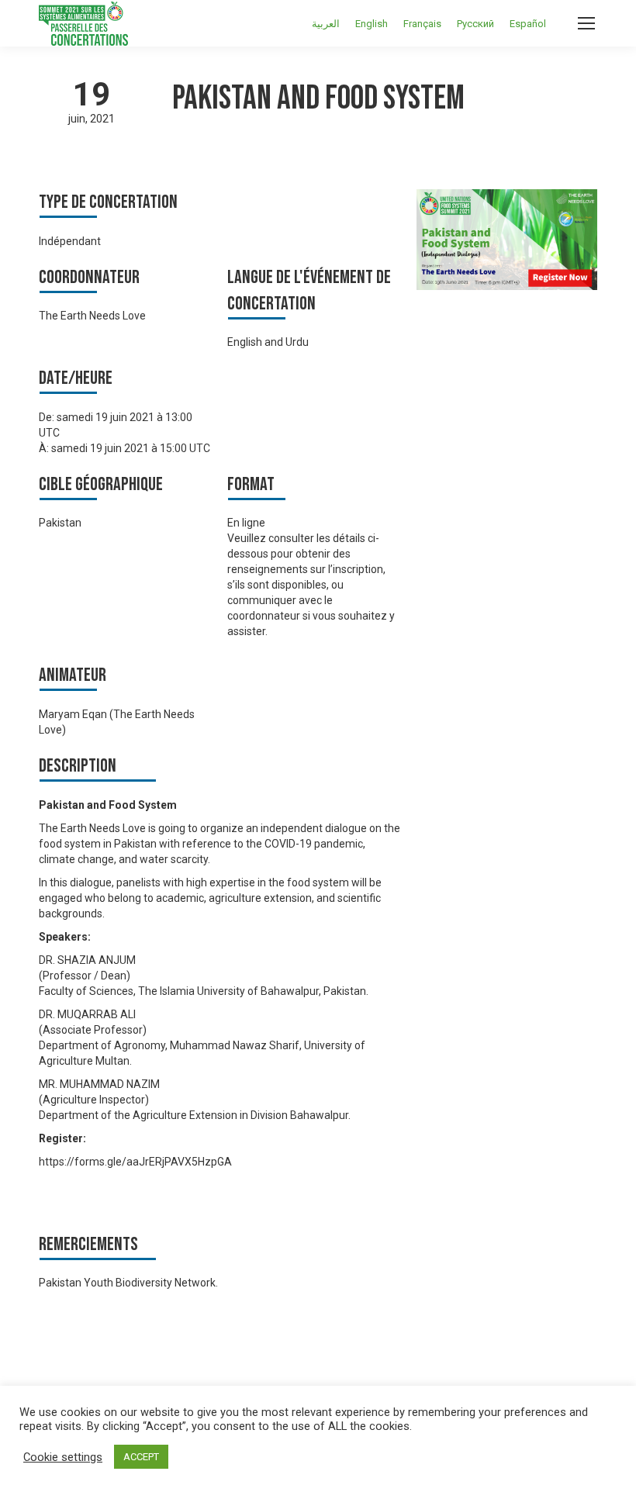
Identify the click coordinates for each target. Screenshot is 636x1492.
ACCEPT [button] (141, 1457)
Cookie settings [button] (62, 1457)
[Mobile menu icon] (586, 23)
